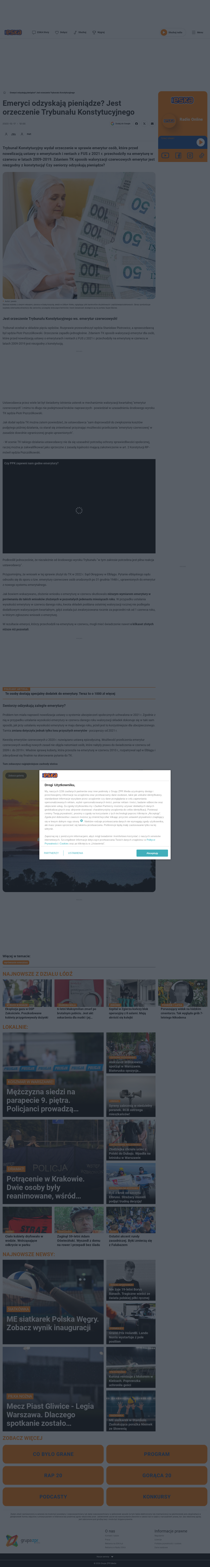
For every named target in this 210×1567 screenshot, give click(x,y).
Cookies (64, 843)
